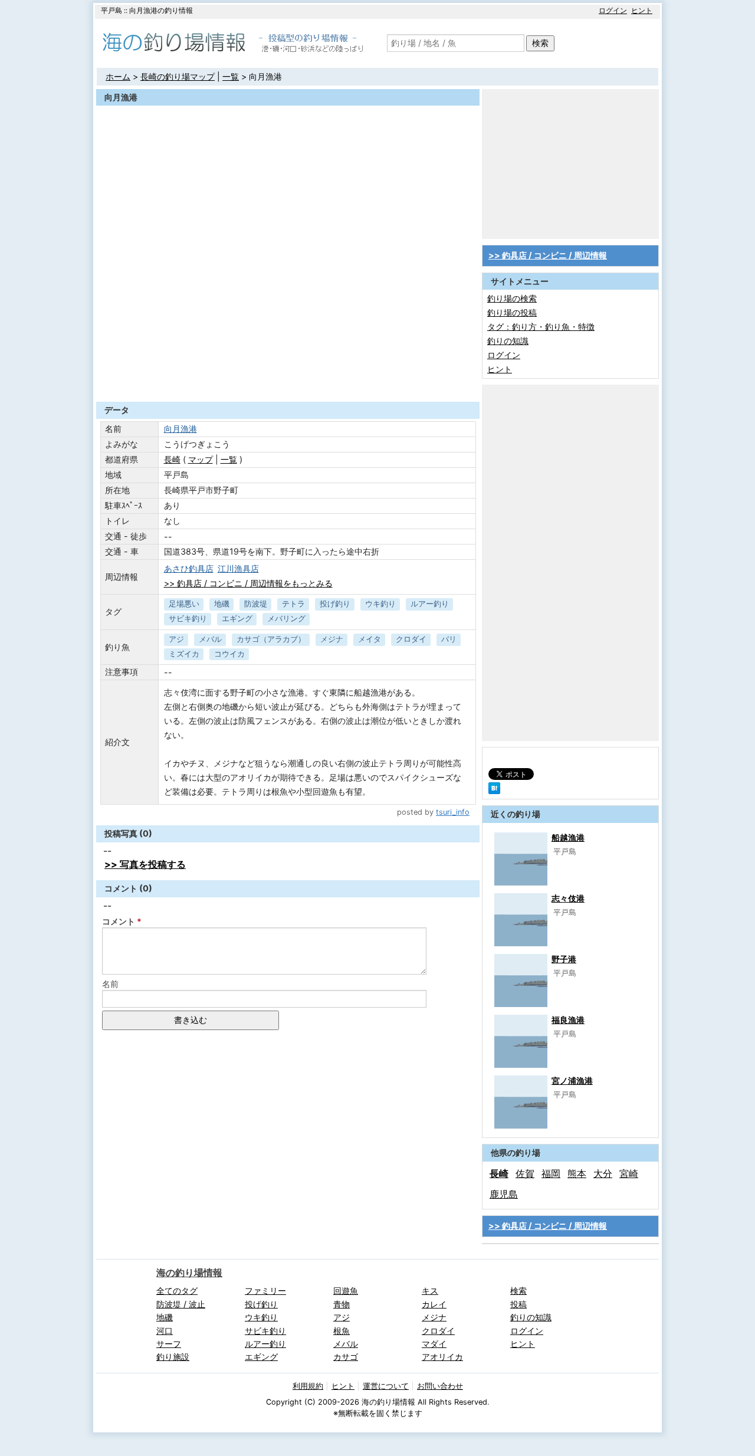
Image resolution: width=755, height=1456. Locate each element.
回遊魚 (345, 1291)
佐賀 (525, 1173)
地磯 (221, 603)
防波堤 (255, 603)
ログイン (613, 10)
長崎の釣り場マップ (177, 76)
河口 (164, 1331)
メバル (210, 639)
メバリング (286, 618)
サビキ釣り (188, 618)
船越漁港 (568, 837)
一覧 (230, 76)
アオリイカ (442, 1357)
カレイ (434, 1304)
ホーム (118, 76)
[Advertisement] (288, 373)
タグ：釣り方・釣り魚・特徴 (541, 327)
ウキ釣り (380, 603)
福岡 (550, 1173)
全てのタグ (177, 1291)
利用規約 (308, 1386)
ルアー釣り (430, 603)
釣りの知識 (507, 341)
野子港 (564, 959)
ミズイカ (184, 654)
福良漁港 (568, 1020)
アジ (176, 639)
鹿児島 (504, 1194)
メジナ (331, 639)
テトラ (293, 603)
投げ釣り (335, 603)
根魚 (341, 1331)
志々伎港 (568, 898)
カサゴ (345, 1357)
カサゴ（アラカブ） (271, 639)
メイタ (369, 639)
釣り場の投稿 (512, 312)
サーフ (168, 1344)
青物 (341, 1304)
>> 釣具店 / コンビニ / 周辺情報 (547, 255)
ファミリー (265, 1291)
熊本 (576, 1173)
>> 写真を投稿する (145, 864)
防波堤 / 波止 (180, 1304)
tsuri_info (453, 812)
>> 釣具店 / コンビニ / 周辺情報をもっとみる (248, 583)
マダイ (434, 1344)
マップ (200, 459)
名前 (110, 984)
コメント (118, 921)
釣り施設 (172, 1357)
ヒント (641, 10)
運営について (386, 1386)
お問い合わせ (440, 1386)
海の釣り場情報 (189, 1272)
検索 (540, 43)
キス (430, 1291)
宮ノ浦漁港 (572, 1080)
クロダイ (411, 639)
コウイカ (229, 654)
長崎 (172, 459)
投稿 (518, 1304)
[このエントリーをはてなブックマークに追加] (494, 790)
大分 (602, 1173)
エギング (237, 618)
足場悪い (184, 603)
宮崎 (628, 1173)
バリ (449, 639)
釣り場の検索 (512, 298)
